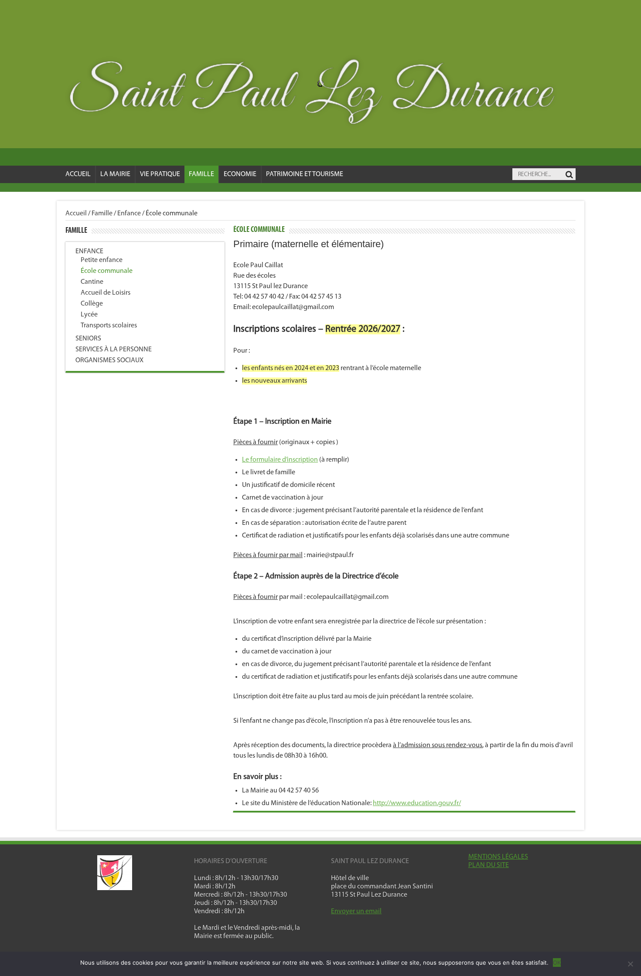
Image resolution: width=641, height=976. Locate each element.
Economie (240, 174)
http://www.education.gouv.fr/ (417, 803)
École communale (107, 271)
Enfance (129, 213)
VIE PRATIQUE (160, 174)
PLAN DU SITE (488, 865)
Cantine (92, 282)
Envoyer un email (356, 911)
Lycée (89, 314)
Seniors (88, 338)
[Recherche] (569, 174)
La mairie (115, 174)
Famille (201, 174)
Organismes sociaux (109, 360)
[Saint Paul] (320, 94)
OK (557, 962)
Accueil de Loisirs (105, 292)
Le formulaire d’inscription (280, 459)
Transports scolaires (109, 325)
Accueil (78, 174)
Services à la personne (113, 349)
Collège (92, 303)
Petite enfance (102, 260)
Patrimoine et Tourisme (304, 174)
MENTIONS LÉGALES (498, 857)
